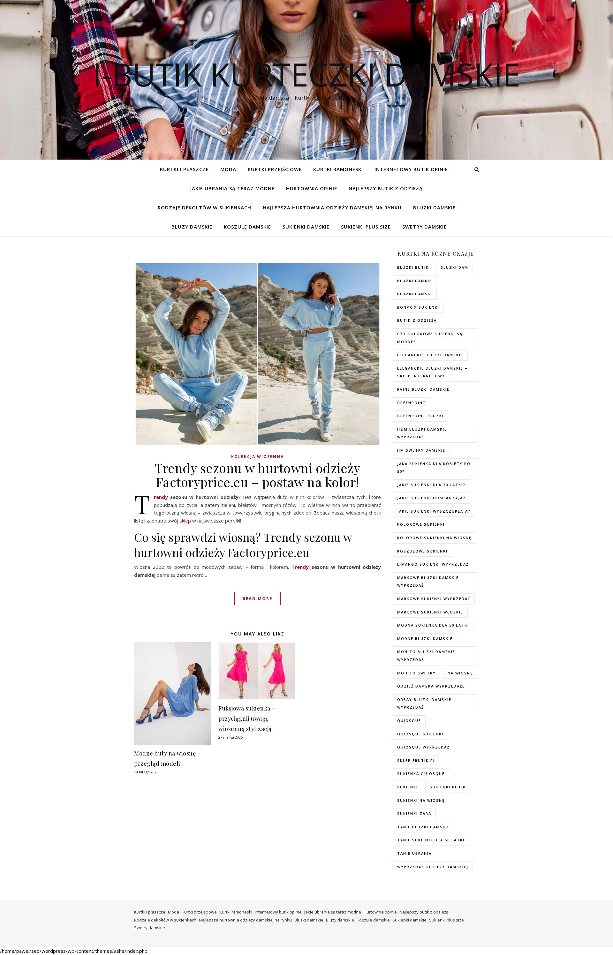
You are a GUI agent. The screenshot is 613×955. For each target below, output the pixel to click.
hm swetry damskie (421, 450)
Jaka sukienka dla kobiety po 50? (434, 467)
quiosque (409, 720)
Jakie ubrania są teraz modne (232, 188)
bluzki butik (413, 267)
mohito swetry (416, 673)
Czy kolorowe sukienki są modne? (430, 337)
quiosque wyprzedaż (423, 747)
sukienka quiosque (421, 773)
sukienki (407, 787)
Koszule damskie (247, 226)
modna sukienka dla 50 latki (433, 625)
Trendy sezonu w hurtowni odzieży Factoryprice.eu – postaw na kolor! (257, 474)
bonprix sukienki (418, 307)
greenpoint (411, 402)
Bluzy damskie (191, 226)
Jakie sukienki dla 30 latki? (431, 484)
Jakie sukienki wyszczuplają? (434, 511)
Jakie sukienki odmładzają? (431, 497)
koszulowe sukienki (422, 551)
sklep (185, 520)
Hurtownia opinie (311, 188)
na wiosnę (460, 673)
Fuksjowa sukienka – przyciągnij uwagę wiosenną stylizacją (246, 718)
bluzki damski (414, 293)
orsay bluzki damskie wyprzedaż (424, 703)
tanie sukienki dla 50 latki (431, 840)
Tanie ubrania (414, 853)
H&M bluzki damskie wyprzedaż (422, 433)
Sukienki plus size (366, 226)
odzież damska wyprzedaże (431, 686)
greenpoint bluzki (420, 415)
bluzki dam (454, 267)
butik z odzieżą (417, 320)
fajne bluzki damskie (423, 389)
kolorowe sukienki (421, 524)
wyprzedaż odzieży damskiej (432, 866)
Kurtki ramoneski (338, 169)
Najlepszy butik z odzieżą (386, 188)
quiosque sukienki (420, 734)
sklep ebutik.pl (416, 760)
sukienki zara (414, 813)
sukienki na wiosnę (421, 800)
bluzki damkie (414, 280)
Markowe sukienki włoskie (430, 612)
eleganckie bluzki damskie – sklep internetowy (432, 372)
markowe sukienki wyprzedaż (433, 598)
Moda (228, 169)
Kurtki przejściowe (275, 169)
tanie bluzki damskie (423, 826)
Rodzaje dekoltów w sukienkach (204, 207)
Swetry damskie (424, 226)
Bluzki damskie (434, 207)
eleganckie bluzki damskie (430, 354)
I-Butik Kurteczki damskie (306, 74)
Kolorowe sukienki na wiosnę (434, 537)
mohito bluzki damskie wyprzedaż (426, 655)
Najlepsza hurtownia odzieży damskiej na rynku (332, 207)
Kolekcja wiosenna (257, 456)
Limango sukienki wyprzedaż (433, 564)
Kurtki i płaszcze (184, 169)
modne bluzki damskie (425, 638)
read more (257, 598)
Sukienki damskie (306, 226)
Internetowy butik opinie (411, 169)
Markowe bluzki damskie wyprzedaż (428, 581)
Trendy (161, 497)
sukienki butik (448, 787)
